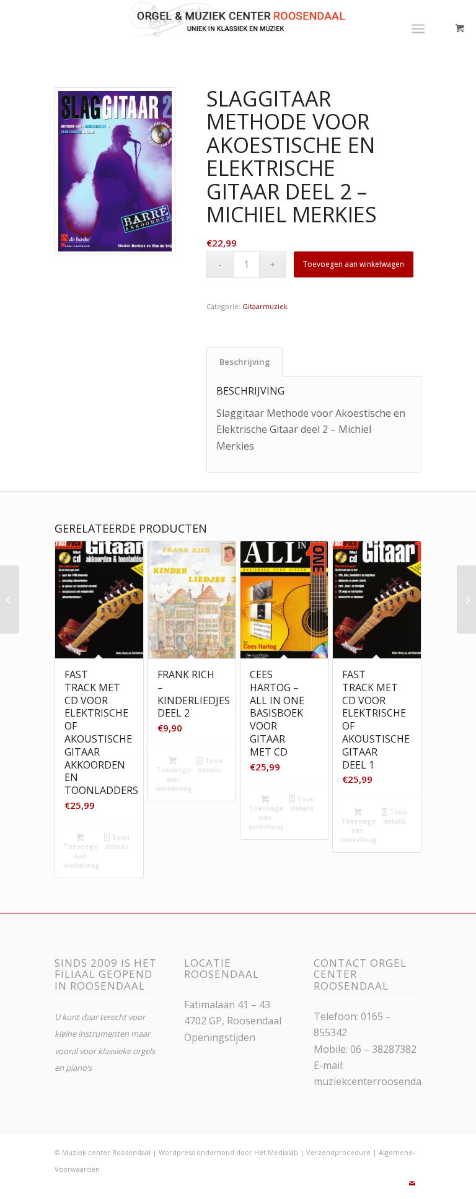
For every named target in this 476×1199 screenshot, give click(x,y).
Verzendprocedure (338, 1152)
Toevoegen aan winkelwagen (353, 264)
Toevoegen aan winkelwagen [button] (80, 856)
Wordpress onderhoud (196, 1152)
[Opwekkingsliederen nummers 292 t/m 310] (466, 599)
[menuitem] (421, 28)
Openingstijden (219, 1037)
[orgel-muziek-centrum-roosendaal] (238, 28)
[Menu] (418, 28)
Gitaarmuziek (265, 306)
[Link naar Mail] (412, 1183)
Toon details (117, 841)
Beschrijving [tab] (244, 361)
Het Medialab (276, 1152)
